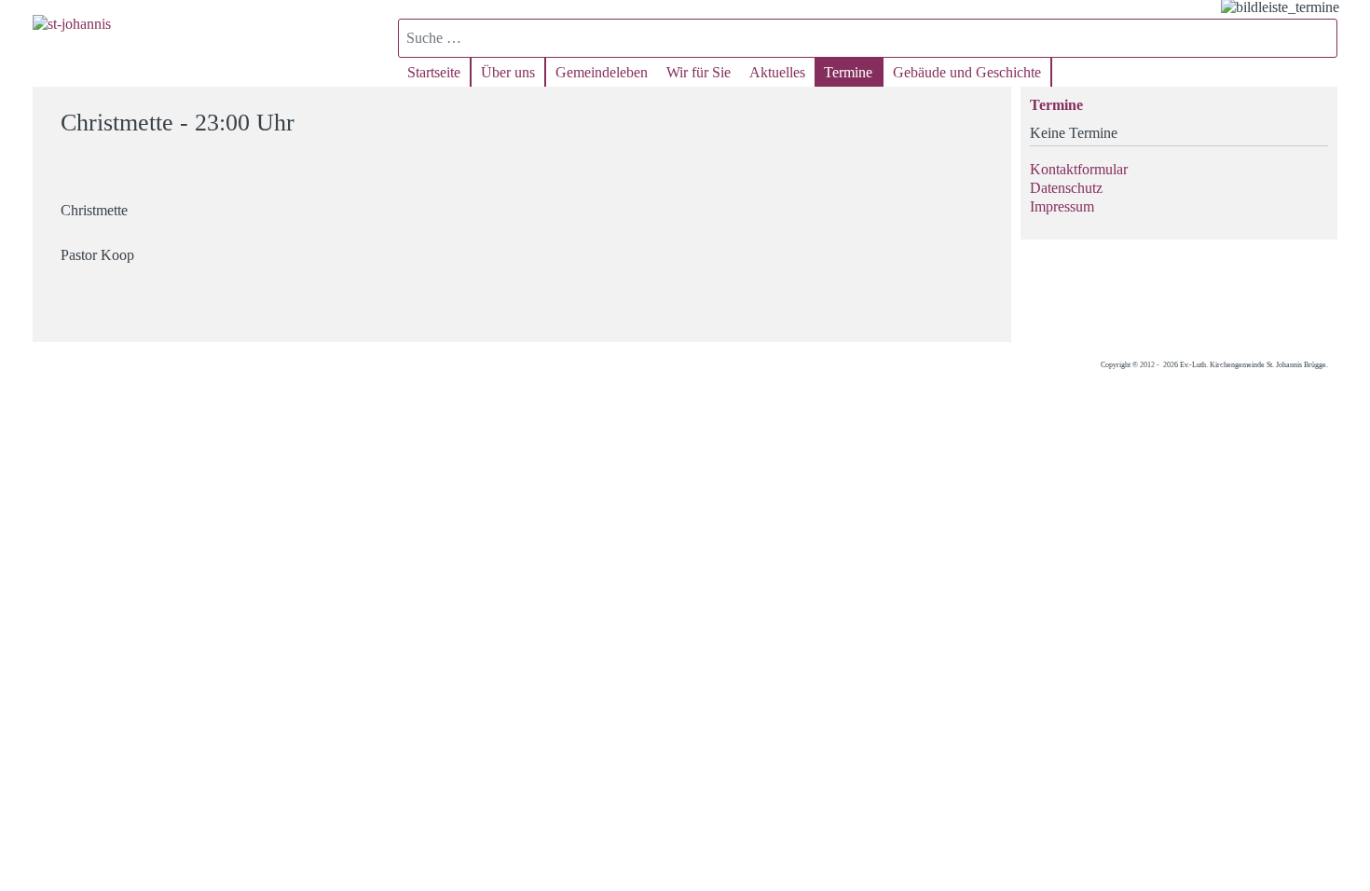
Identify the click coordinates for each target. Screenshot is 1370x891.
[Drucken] (986, 114)
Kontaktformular (1079, 169)
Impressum (1062, 206)
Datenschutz (1066, 188)
